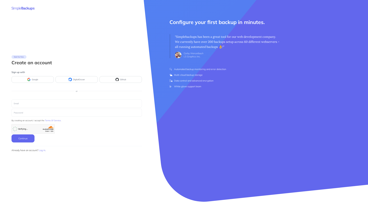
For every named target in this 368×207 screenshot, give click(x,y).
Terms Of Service (53, 120)
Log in (42, 150)
